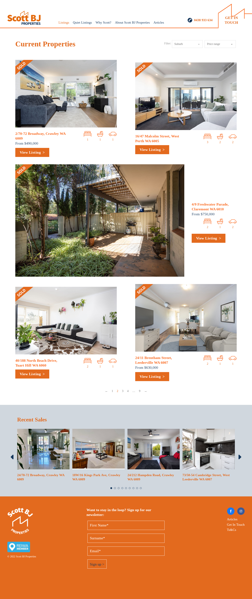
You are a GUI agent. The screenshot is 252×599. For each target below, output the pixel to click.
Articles (158, 22)
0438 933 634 (203, 20)
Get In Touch (236, 524)
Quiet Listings (82, 22)
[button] (111, 488)
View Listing (30, 152)
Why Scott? (103, 22)
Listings (63, 22)
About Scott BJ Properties (132, 22)
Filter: (167, 43)
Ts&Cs (231, 530)
